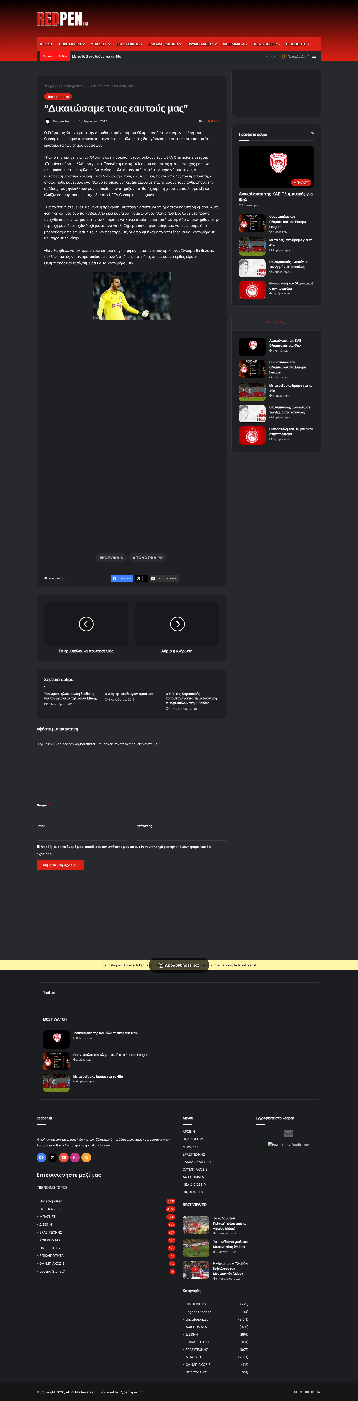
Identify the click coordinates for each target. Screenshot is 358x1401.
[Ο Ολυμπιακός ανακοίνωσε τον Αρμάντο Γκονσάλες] (252, 268)
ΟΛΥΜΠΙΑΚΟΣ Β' (52, 1263)
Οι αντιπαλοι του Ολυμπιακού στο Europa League (287, 222)
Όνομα (43, 805)
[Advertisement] (227, 16)
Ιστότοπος (144, 826)
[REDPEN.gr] (63, 19)
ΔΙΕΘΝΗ (45, 1224)
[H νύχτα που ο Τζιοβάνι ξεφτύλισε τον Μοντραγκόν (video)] (196, 1270)
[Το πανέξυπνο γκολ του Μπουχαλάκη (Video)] (196, 1248)
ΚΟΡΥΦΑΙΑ (112, 557)
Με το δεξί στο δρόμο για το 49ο (96, 56)
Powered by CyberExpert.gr (121, 1392)
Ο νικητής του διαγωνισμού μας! (129, 694)
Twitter (49, 992)
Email (42, 826)
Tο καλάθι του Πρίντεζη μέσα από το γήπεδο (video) (229, 1223)
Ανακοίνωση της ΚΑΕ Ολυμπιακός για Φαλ (105, 1033)
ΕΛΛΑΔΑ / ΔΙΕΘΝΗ (163, 44)
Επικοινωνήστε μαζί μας (69, 1175)
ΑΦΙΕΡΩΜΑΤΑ (234, 44)
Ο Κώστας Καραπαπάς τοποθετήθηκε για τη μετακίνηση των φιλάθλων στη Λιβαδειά (191, 698)
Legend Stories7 (52, 1271)
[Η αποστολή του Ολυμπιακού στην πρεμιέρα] (252, 290)
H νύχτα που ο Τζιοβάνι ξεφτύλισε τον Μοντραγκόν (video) (230, 1268)
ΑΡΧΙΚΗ (46, 44)
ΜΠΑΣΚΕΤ (99, 44)
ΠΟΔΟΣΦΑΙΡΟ (70, 44)
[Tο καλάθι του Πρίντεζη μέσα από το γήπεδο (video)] (196, 1225)
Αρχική (52, 86)
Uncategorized (72, 86)
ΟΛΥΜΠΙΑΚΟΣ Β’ (200, 44)
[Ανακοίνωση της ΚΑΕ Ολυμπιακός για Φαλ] (252, 347)
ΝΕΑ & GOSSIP (265, 44)
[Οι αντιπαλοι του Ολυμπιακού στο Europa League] (252, 223)
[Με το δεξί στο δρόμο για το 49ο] (252, 246)
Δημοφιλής (276, 322)
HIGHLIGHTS (296, 44)
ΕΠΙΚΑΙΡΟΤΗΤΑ (51, 1256)
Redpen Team (62, 121)
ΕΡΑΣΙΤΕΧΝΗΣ (127, 44)
